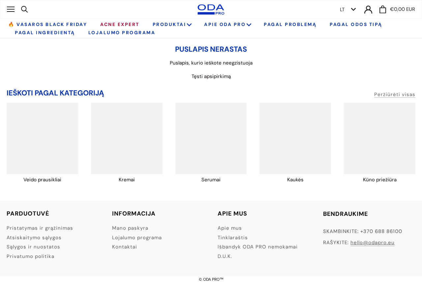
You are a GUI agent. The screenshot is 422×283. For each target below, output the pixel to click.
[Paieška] (24, 9)
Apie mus (230, 228)
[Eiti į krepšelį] (383, 9)
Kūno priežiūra (380, 179)
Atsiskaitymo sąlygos (34, 237)
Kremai (127, 179)
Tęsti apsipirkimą (211, 76)
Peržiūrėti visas (394, 94)
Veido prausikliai (42, 179)
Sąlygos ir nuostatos (33, 247)
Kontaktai (124, 247)
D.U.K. (225, 256)
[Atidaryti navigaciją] (11, 9)
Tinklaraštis (233, 237)
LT (342, 10)
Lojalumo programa (137, 237)
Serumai (211, 179)
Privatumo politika (30, 256)
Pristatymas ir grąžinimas (40, 228)
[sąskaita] (368, 9)
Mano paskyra (130, 228)
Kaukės (295, 179)
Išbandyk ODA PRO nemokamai (258, 247)
